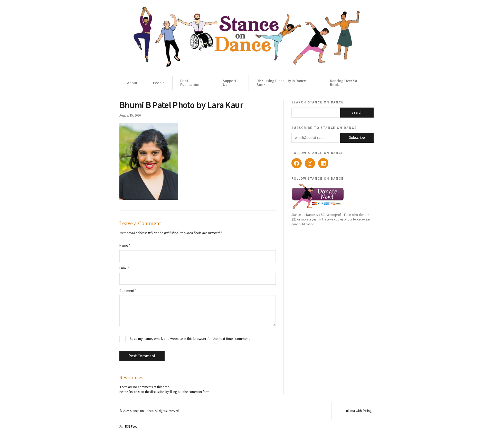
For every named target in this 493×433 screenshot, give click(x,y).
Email (124, 268)
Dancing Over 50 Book (343, 83)
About (132, 83)
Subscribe (357, 137)
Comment (128, 290)
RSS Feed (131, 426)
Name (124, 245)
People (159, 83)
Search (357, 112)
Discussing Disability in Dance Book (281, 83)
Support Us (229, 83)
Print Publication (189, 83)
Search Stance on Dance (317, 102)
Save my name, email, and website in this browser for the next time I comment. (190, 339)
